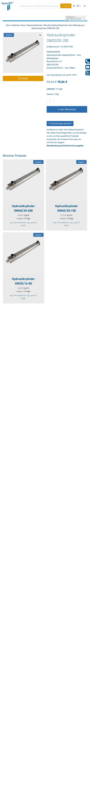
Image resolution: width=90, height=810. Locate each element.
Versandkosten (56, 75)
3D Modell (23, 78)
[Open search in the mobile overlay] (45, 6)
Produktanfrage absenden (60, 123)
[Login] (74, 6)
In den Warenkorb (67, 109)
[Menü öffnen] (84, 6)
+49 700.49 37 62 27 (73, 20)
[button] (40, 35)
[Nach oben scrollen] (6, 806)
